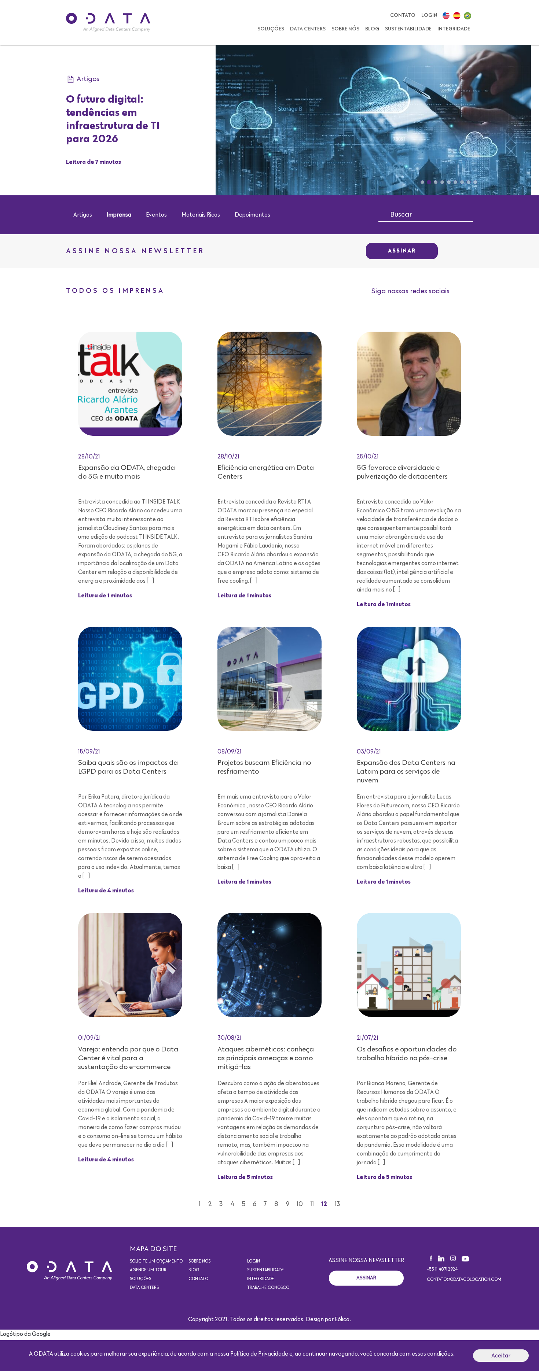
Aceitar (500, 1356)
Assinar (402, 251)
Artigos (82, 215)
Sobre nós (345, 29)
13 (337, 1204)
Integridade (453, 29)
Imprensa (119, 215)
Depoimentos (252, 215)
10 (300, 1204)
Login (429, 15)
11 (312, 1204)
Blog (372, 29)
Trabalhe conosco (268, 1288)
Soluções (270, 29)
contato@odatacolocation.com (464, 1280)
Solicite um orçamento (156, 1261)
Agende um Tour (148, 1270)
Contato (402, 15)
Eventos (156, 215)
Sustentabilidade (408, 29)
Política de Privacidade (259, 1354)
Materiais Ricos (201, 215)
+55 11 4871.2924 (442, 1269)
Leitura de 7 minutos (93, 162)
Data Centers (308, 29)
